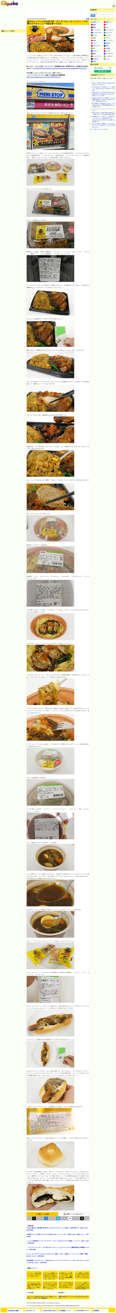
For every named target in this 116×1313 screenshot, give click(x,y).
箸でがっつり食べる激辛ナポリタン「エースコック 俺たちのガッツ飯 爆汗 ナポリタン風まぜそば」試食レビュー (66, 1299)
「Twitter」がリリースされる (100, 129)
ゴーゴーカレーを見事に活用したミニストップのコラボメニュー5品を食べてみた (34, 1282)
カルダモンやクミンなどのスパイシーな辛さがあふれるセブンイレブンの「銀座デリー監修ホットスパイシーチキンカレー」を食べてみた (50, 1300)
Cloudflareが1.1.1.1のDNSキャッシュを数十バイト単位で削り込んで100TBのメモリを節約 (103, 88)
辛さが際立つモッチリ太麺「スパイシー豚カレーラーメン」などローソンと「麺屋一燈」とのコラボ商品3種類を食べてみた (66, 1283)
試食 (87, 19)
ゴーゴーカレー (58, 55)
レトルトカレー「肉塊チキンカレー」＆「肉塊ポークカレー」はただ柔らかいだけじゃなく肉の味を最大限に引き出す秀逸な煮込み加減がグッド (82, 1300)
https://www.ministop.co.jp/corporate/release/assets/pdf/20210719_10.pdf (61, 68)
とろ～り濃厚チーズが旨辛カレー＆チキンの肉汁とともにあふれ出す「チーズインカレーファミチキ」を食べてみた (82, 1282)
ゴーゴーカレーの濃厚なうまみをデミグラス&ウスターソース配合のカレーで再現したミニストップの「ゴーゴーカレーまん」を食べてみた (50, 1283)
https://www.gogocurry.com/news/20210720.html (44, 77)
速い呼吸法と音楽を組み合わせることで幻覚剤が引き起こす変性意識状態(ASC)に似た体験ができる (103, 105)
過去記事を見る (102, 71)
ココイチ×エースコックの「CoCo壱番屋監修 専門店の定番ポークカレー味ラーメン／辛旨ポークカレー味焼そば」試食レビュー (34, 1300)
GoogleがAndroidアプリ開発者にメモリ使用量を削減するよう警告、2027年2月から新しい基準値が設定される (103, 99)
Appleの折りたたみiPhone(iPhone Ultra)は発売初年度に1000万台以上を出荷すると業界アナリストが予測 (103, 94)
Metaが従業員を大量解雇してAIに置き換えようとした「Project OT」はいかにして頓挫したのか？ (103, 125)
